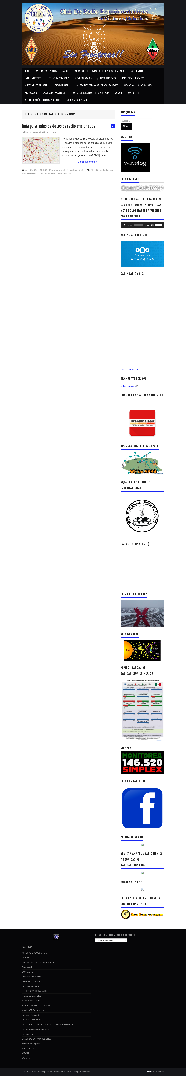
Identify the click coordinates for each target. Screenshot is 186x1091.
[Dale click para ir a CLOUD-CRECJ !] (142, 253)
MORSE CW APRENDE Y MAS (132, 78)
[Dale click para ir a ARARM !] (142, 844)
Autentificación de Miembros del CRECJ (43, 100)
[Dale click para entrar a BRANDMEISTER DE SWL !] (142, 423)
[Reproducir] (124, 225)
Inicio (27, 71)
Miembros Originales (85, 78)
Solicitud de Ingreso (83, 93)
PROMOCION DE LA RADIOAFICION (66, 170)
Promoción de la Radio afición (138, 85)
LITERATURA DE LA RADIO (58, 78)
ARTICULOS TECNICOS (36, 170)
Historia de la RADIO (114, 71)
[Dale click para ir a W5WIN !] (142, 515)
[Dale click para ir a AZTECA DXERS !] (142, 914)
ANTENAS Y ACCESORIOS (46, 71)
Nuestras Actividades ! (36, 85)
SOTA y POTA (103, 93)
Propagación (31, 93)
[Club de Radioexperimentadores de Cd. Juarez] (93, 33)
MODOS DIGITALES (108, 78)
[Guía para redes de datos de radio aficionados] (41, 150)
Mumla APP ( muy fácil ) (77, 100)
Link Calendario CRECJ (131, 369)
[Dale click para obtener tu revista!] (142, 873)
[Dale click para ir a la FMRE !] (142, 889)
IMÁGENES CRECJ (137, 71)
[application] (142, 225)
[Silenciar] (152, 225)
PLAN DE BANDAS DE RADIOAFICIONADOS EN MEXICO (96, 85)
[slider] (159, 224)
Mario (53, 132)
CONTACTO (95, 71)
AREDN (65, 71)
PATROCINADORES (60, 85)
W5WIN (118, 93)
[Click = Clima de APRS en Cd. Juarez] (142, 463)
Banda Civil (79, 71)
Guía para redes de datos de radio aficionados (58, 126)
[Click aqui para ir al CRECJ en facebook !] (142, 808)
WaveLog (131, 93)
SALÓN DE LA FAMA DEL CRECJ (55, 93)
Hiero (149, 1071)
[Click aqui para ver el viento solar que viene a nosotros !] (142, 650)
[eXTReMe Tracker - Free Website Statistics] (56, 937)
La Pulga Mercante (33, 78)
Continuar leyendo (89, 162)
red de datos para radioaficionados (55, 174)
